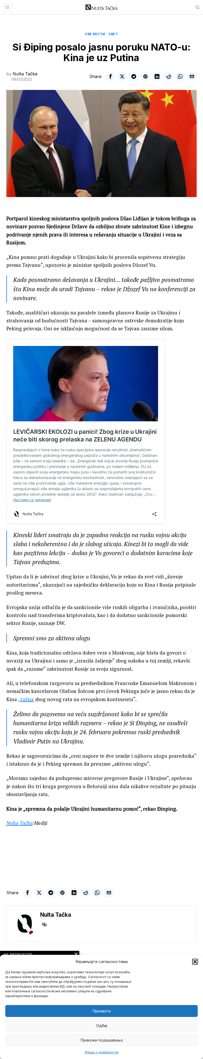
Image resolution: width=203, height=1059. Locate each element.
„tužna (26, 699)
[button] (195, 961)
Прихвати (102, 1011)
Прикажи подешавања (101, 1040)
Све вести (95, 34)
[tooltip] (110, 76)
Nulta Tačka (25, 73)
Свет (113, 34)
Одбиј (101, 1025)
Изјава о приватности (101, 1052)
